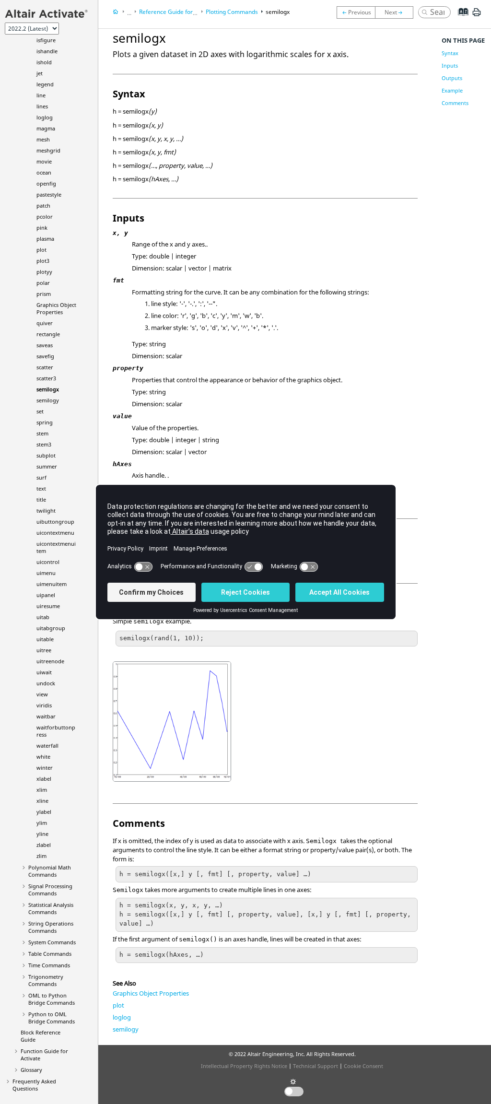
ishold (44, 62)
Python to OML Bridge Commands (51, 1017)
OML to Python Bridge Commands (51, 999)
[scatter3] (356, 12)
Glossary (31, 1069)
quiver (44, 323)
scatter (44, 367)
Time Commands (49, 965)
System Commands (52, 942)
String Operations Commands (50, 927)
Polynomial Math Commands (49, 871)
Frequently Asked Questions (34, 1085)
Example (452, 90)
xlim (41, 789)
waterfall (47, 745)
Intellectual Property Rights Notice (244, 1065)
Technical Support (315, 1065)
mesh (43, 139)
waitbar (46, 716)
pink (41, 227)
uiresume (48, 606)
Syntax (450, 53)
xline (42, 800)
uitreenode (50, 661)
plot (41, 249)
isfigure (46, 40)
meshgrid (48, 150)
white (43, 756)
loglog (44, 117)
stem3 (43, 444)
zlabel (43, 844)
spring (44, 422)
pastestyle (48, 194)
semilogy (47, 400)
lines (42, 106)
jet (39, 73)
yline (42, 833)
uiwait (44, 672)
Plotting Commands (232, 12)
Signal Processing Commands (50, 889)
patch (43, 205)
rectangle (48, 334)
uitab (42, 617)
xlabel (43, 778)
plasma (45, 238)
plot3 (42, 260)
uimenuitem (51, 583)
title (41, 499)
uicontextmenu (55, 532)
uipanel (45, 595)
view (42, 694)
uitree (43, 650)
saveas (44, 345)
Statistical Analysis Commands (50, 908)
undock (45, 683)
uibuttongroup (55, 521)
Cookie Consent (363, 1065)
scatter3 (46, 378)
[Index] (460, 19)
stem (42, 433)
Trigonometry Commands (45, 980)
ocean (43, 172)
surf (41, 477)
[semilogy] (396, 12)
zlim (41, 855)
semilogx (47, 389)
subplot (46, 455)
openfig (46, 183)
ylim (41, 822)
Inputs (450, 65)
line (41, 95)
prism (43, 293)
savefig (45, 356)
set (40, 411)
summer (46, 466)
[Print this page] (476, 16)
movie (44, 161)
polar (43, 282)
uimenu (46, 572)
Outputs (452, 78)
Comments (455, 102)
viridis (44, 705)
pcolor (44, 216)
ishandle (47, 51)
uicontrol (47, 561)
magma (45, 128)
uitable (45, 639)
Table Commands (49, 953)
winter (44, 767)
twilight (46, 510)
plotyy (44, 271)
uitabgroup (50, 628)
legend (45, 84)
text (41, 488)
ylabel (43, 811)
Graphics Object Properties (56, 308)
